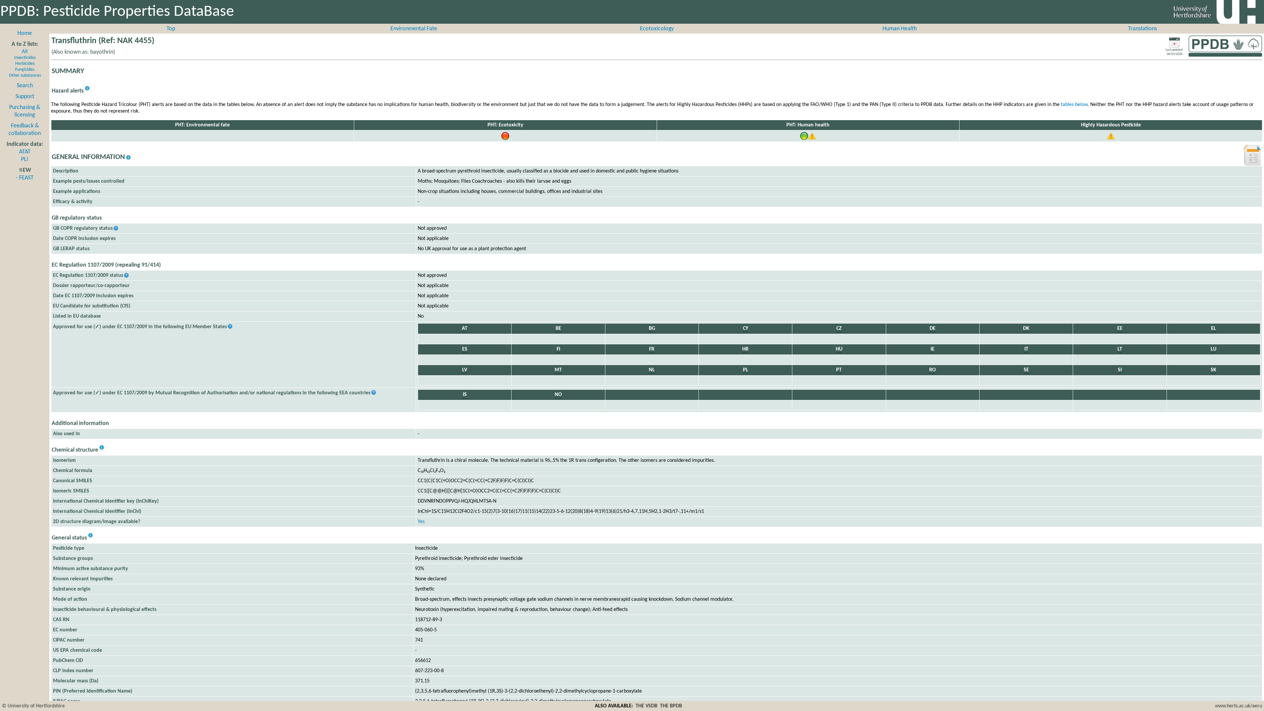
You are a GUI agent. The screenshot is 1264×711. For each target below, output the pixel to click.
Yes (421, 521)
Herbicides (25, 63)
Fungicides (24, 69)
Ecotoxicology (657, 29)
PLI (24, 159)
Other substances (25, 75)
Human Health (899, 29)
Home (24, 33)
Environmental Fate (413, 29)
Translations (1142, 29)
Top (171, 29)
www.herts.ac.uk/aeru (1238, 706)
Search (25, 86)
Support (24, 96)
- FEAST (25, 178)
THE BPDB (671, 706)
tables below (1074, 104)
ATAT (25, 152)
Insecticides (25, 57)
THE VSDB (646, 706)
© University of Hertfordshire (33, 706)
